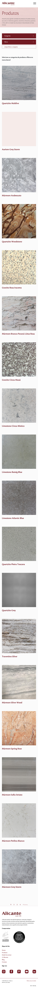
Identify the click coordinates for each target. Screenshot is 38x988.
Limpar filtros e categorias (11, 47)
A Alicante (5, 957)
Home (4, 950)
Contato (4, 962)
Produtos (4, 952)
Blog (3, 959)
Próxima (25, 904)
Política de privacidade (31, 980)
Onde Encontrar (6, 955)
